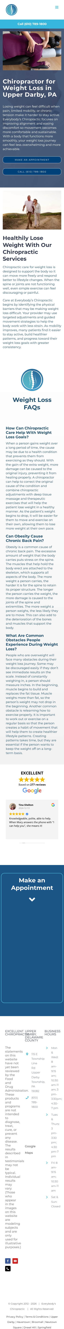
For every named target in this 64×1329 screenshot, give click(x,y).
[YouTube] (15, 1261)
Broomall (37, 1322)
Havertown (23, 1322)
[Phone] (8, 1268)
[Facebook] (8, 1261)
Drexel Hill (30, 1327)
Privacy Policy (14, 1316)
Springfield (44, 1327)
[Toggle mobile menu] (57, 7)
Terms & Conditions (36, 1316)
